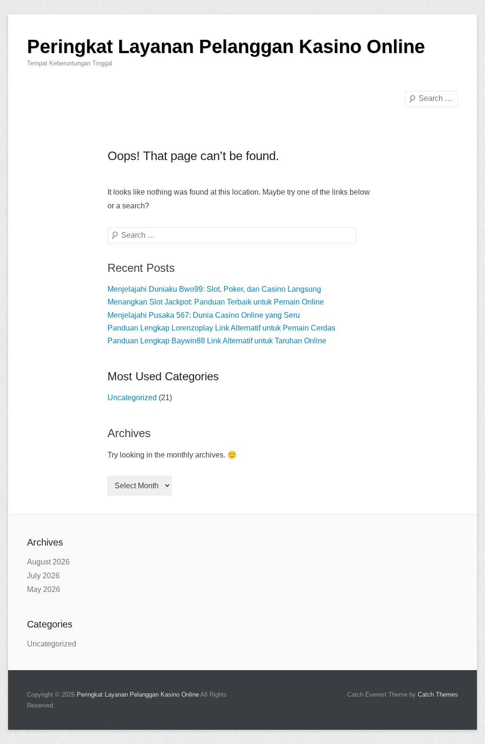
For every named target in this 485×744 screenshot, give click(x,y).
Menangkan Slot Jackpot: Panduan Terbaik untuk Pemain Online (216, 302)
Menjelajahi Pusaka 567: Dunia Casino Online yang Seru (204, 315)
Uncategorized (132, 398)
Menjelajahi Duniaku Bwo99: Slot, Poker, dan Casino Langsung (214, 289)
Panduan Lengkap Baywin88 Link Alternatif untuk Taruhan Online (217, 341)
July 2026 (43, 576)
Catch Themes (438, 694)
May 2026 (43, 589)
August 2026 (48, 562)
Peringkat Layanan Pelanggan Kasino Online (226, 46)
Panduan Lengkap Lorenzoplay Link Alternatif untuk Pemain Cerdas (221, 328)
